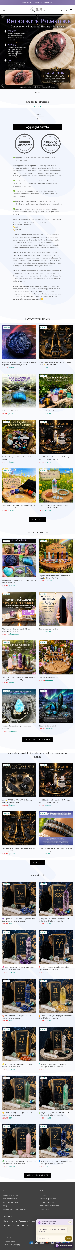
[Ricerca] (67, 10)
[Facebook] (4, 1225)
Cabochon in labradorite (10, 411)
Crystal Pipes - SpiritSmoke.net (14, 1209)
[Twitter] (9, 1225)
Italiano (8, 1237)
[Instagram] (13, 1225)
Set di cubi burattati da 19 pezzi (49, 411)
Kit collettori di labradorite (48, 726)
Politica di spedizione (48, 1199)
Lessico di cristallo (10, 1199)
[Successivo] (43, 92)
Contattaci (44, 1195)
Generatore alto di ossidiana (48, 629)
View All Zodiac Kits (37, 1175)
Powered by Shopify (12, 1244)
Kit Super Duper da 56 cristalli (49, 678)
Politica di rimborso (47, 1202)
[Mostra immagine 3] (38, 92)
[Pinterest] (18, 1225)
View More (37, 519)
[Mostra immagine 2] (36, 92)
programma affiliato (11, 1202)
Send (69, 1238)
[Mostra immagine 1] (35, 92)
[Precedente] (31, 92)
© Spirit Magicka (10, 1242)
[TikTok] (27, 1225)
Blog (5, 1206)
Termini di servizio (46, 1209)
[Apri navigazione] (4, 10)
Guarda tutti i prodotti (37, 740)
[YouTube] (23, 1225)
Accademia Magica (10, 1195)
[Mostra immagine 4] (39, 92)
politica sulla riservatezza (49, 1206)
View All (37, 862)
